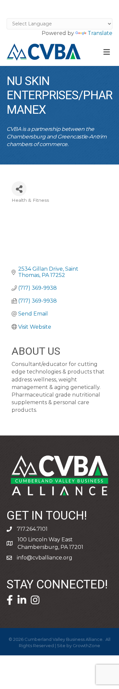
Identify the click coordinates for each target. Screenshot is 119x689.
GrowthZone (86, 645)
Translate (100, 33)
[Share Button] (19, 188)
